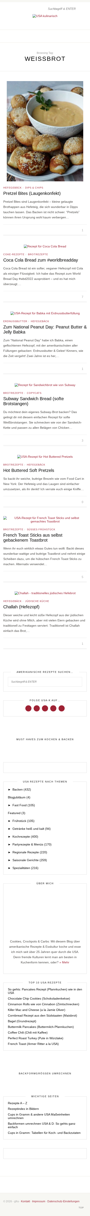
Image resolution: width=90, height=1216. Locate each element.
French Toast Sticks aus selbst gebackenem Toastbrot (32, 538)
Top (82, 1207)
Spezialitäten (25, 868)
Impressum (38, 1201)
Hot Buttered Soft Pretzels (28, 470)
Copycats (34, 393)
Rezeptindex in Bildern (23, 1109)
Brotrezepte (38, 254)
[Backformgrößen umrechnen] (45, 1073)
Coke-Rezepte (13, 254)
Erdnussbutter (15, 321)
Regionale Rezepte (29, 852)
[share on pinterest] (14, 230)
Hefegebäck (12, 187)
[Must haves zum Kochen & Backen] (45, 739)
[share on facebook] (4, 230)
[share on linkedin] (19, 230)
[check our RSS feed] (85, 36)
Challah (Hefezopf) (21, 606)
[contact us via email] (52, 1184)
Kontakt (25, 1201)
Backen (21, 789)
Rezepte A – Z (17, 1103)
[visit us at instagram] (76, 36)
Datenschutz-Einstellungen (63, 1201)
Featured (16, 813)
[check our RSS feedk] (58, 1184)
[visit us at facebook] (71, 36)
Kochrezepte (25, 836)
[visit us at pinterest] (80, 36)
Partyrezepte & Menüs (32, 844)
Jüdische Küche (37, 601)
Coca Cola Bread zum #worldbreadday (40, 260)
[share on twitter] (9, 230)
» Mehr (64, 962)
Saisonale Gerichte (29, 860)
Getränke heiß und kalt (31, 828)
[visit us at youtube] (53, 708)
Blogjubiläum (19, 797)
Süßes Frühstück (41, 529)
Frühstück (23, 821)
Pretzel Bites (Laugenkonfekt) (32, 193)
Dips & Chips (34, 187)
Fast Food (23, 805)
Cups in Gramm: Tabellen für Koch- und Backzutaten (44, 1132)
